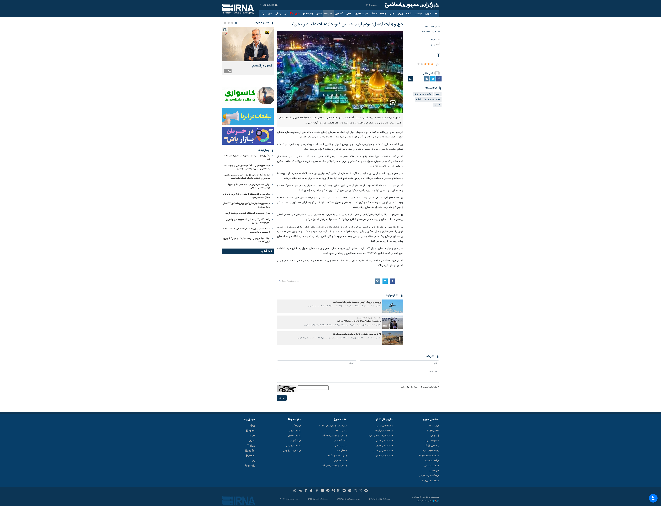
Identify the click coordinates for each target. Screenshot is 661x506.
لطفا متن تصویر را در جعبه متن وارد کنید (420, 387)
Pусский (250, 456)
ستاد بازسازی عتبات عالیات (428, 99)
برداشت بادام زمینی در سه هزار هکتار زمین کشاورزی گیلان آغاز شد (246, 240)
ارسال (281, 398)
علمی (348, 14)
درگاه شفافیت (432, 461)
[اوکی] (305, 491)
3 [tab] (229, 23)
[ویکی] (300, 491)
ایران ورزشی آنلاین (292, 451)
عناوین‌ (428, 14)
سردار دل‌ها (341, 431)
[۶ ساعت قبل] (248, 44)
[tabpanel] (248, 51)
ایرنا (411, 5)
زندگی (278, 14)
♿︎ (653, 498)
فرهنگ (373, 14)
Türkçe (251, 446)
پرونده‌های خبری (384, 426)
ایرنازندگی (296, 426)
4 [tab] (225, 23)
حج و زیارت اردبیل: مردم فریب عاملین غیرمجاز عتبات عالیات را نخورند (347, 24)
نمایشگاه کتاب (340, 441)
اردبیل (433, 44)
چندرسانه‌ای (307, 14)
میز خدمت (434, 471)
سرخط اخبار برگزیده (384, 431)
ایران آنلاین (296, 441)
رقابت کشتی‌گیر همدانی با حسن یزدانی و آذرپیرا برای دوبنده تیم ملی (248, 221)
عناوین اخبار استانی (384, 441)
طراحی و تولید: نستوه (425, 501)
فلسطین (339, 14)
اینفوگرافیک (341, 451)
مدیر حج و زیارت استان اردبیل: (368, 318)
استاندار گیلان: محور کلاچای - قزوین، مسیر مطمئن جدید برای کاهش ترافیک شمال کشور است (247, 176)
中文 (252, 426)
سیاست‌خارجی (361, 14)
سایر (270, 14)
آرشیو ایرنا (434, 436)
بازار (285, 14)
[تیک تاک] (311, 491)
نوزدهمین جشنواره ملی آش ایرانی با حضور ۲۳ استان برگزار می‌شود (246, 205)
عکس (319, 14)
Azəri (252, 441)
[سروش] (328, 491)
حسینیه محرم (340, 461)
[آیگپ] (338, 491)
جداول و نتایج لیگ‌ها (337, 456)
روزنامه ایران (295, 431)
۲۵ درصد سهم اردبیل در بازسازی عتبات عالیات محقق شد (357, 334)
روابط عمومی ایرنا (430, 451)
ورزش (400, 14)
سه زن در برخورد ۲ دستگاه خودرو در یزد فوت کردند (247, 213)
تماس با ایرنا (433, 431)
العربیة (252, 436)
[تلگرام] (366, 491)
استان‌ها (328, 14)
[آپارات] (349, 491)
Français (250, 466)
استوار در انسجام (262, 65)
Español (250, 451)
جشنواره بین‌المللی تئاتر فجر (334, 466)
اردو (253, 461)
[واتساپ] (295, 491)
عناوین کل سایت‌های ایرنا (381, 436)
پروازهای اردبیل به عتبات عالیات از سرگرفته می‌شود (359, 321)
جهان (391, 14)
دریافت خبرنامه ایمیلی (428, 476)
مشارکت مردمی (431, 466)
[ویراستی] (322, 491)
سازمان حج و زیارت (423, 94)
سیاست (418, 14)
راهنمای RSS (432, 446)
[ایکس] (360, 491)
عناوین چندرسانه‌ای (384, 456)
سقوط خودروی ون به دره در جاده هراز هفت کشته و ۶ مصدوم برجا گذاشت (246, 230)
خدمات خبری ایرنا (430, 481)
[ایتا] (333, 491)
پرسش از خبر (341, 446)
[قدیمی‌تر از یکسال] (392, 306)
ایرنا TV (293, 14)
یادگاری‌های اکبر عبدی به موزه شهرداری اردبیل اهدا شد (247, 157)
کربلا (438, 94)
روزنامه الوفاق (294, 436)
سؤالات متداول (432, 441)
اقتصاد (409, 14)
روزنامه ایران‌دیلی (293, 446)
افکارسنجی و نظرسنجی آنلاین (333, 426)
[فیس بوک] (316, 491)
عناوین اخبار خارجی (384, 446)
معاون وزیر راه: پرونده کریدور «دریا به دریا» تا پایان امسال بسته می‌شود (246, 195)
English (250, 431)
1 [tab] (236, 23)
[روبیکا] (355, 491)
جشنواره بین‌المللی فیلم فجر (334, 436)
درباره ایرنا (434, 426)
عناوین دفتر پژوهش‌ (383, 451)
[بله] (344, 491)
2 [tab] (232, 23)
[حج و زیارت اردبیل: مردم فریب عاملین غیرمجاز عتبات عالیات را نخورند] (340, 72)
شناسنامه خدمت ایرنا (429, 456)
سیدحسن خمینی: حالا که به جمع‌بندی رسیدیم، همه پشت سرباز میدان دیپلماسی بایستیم (247, 167)
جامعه (383, 14)
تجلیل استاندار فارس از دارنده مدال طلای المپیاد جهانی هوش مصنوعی (248, 186)
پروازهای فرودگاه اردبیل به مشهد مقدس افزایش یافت (357, 302)
